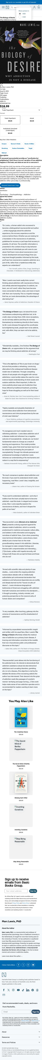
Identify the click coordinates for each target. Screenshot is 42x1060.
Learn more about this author (11, 956)
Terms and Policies (9, 1042)
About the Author (6, 196)
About (4, 1032)
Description (4, 155)
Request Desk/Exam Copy (10, 185)
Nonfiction (3, 190)
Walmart (4, 153)
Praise (2, 220)
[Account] (34, 7)
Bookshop (5, 148)
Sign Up (33, 891)
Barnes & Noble (15, 144)
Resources (6, 1037)
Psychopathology (16, 194)
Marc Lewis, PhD (8, 87)
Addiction (27, 194)
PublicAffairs (4, 99)
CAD (24, 17)
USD (24, 13)
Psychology (4, 194)
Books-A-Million (29, 144)
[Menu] (3, 7)
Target (30, 148)
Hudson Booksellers (18, 148)
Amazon (4, 144)
